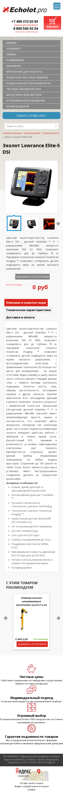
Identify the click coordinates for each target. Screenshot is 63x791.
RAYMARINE (13, 66)
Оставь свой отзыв (30, 783)
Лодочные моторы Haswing (27, 77)
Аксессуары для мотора (23, 94)
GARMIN (11, 42)
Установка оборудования (25, 100)
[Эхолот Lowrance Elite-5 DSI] (31, 210)
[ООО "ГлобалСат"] (25, 10)
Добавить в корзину (32, 644)
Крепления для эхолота (24, 71)
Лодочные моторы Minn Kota (28, 83)
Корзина (52, 26)
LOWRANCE (13, 48)
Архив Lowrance (51, 133)
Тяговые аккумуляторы (23, 89)
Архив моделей (17, 106)
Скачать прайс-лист (31, 115)
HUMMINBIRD (15, 60)
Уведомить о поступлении (32, 276)
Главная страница (12, 133)
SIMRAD (11, 54)
